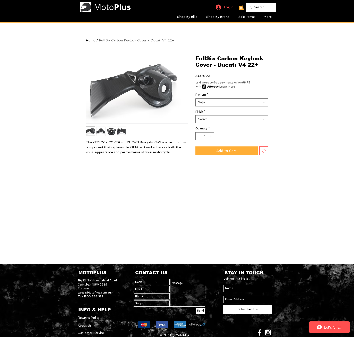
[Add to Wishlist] (263, 150)
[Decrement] (198, 136)
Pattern (201, 94)
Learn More (227, 86)
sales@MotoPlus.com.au (94, 292)
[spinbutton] (205, 136)
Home (90, 40)
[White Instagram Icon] (268, 332)
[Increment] (211, 136)
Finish (200, 111)
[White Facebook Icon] (259, 332)
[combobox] (231, 102)
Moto (112, 7)
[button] (241, 7)
